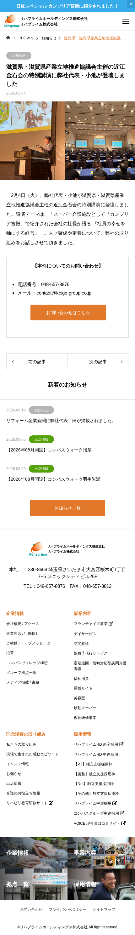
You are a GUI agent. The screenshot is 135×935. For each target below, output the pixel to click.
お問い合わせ (31, 909)
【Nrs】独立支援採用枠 (94, 784)
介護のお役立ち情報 (23, 793)
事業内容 (82, 613)
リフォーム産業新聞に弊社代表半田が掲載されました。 (61, 420)
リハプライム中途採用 (92, 803)
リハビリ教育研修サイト (27, 803)
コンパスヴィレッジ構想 (27, 663)
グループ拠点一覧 (21, 672)
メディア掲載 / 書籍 (22, 682)
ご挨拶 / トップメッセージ (28, 643)
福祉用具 (81, 678)
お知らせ (19, 55)
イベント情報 (17, 764)
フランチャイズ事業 (91, 624)
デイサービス (85, 634)
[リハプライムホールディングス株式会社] (67, 549)
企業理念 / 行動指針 (22, 633)
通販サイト (83, 688)
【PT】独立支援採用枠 (93, 764)
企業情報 (15, 613)
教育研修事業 (85, 717)
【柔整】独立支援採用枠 (94, 774)
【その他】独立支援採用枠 (96, 793)
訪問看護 (81, 643)
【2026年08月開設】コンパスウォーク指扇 (49, 449)
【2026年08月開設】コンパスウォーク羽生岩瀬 (53, 479)
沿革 (10, 653)
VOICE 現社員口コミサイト (97, 823)
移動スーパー (85, 708)
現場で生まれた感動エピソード (32, 754)
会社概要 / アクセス (22, 624)
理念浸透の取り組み (26, 734)
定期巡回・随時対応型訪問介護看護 (100, 666)
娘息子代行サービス (91, 653)
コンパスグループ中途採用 (96, 813)
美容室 (79, 698)
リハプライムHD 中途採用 (96, 754)
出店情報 (41, 439)
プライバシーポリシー (67, 909)
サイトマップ (104, 909)
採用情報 (82, 734)
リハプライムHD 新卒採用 (96, 744)
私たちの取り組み (21, 744)
